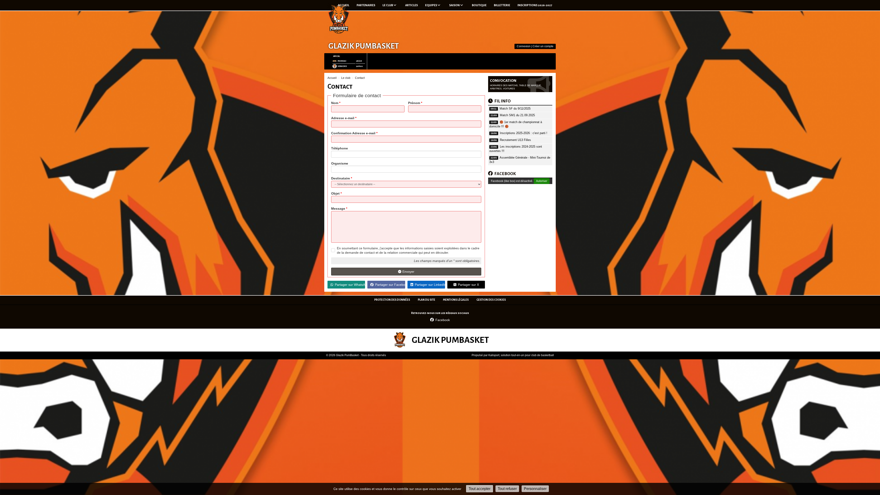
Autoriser (541, 181)
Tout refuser (507, 489)
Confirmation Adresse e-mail (354, 133)
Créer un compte (543, 46)
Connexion (524, 46)
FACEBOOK (505, 173)
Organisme (339, 163)
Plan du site (426, 299)
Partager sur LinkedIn (430, 284)
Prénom (415, 103)
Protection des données (392, 299)
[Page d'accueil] (339, 20)
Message (339, 208)
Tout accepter (479, 489)
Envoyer (408, 271)
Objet (336, 193)
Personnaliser (535, 489)
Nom (335, 103)
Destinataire (341, 178)
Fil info (502, 101)
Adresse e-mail (343, 118)
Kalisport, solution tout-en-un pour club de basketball (521, 355)
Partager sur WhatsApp (350, 284)
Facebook (442, 320)
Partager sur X (468, 284)
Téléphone (339, 148)
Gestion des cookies (491, 299)
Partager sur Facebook (390, 284)
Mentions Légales (456, 299)
